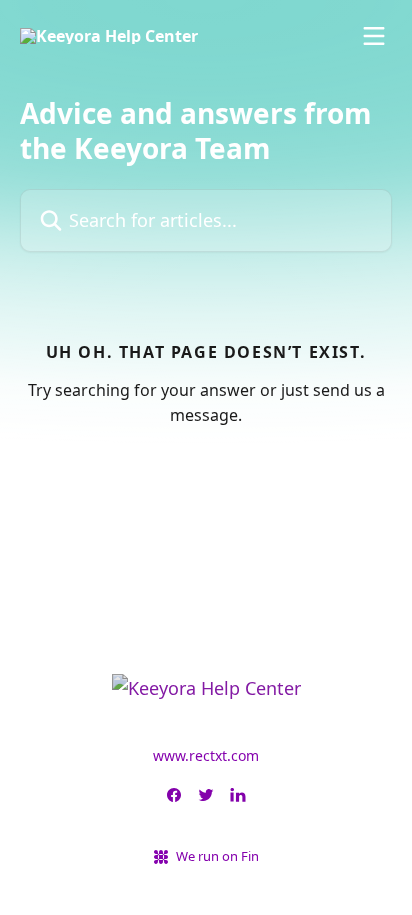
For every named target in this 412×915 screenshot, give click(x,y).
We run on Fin (217, 856)
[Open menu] (374, 36)
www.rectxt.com (206, 755)
